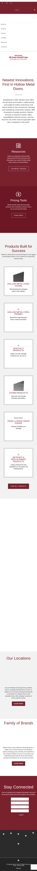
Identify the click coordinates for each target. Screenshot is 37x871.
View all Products (18, 486)
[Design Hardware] (25, 6)
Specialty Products (18, 349)
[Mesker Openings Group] (15, 6)
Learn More (18, 215)
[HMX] (33, 6)
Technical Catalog (18, 169)
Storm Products (18, 393)
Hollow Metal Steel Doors (18, 285)
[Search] (34, 10)
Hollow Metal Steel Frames (18, 313)
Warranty (18, 868)
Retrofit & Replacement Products (18, 459)
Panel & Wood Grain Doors (18, 422)
